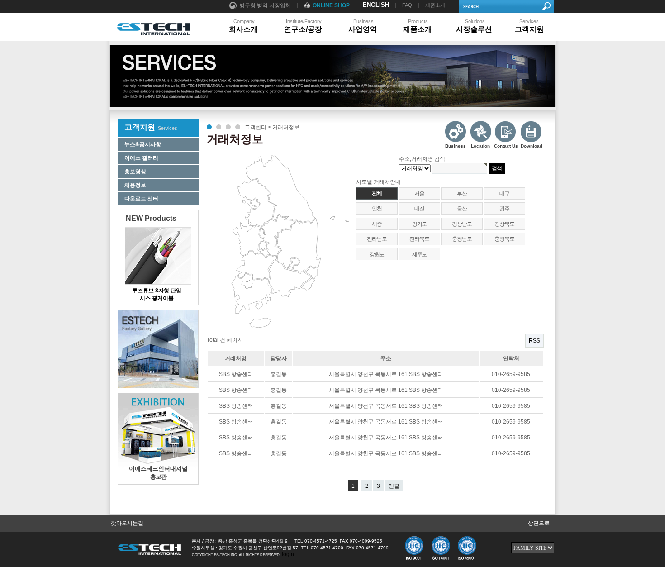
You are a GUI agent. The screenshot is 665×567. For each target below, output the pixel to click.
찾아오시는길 (127, 523)
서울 (419, 194)
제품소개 (435, 5)
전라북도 (419, 239)
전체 (377, 194)
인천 (377, 208)
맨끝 (394, 486)
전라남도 (376, 239)
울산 (462, 208)
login (288, 554)
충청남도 (461, 239)
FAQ (407, 5)
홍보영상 (135, 171)
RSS (534, 341)
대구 (504, 194)
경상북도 (504, 224)
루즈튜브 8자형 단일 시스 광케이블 (156, 293)
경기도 (419, 224)
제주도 (419, 254)
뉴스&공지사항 (142, 144)
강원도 (377, 254)
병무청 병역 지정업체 (265, 5)
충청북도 (504, 239)
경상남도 (461, 224)
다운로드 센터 (141, 198)
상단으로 (539, 523)
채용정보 (135, 185)
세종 (377, 224)
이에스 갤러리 (141, 158)
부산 (462, 194)
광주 (504, 208)
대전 (419, 208)
